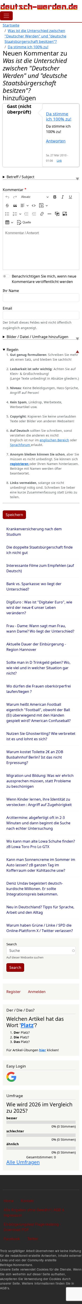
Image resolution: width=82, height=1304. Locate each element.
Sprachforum (20, 445)
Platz (27, 1025)
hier (42, 1050)
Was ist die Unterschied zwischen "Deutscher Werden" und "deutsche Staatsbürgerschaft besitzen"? (35, 36)
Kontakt (27, 1200)
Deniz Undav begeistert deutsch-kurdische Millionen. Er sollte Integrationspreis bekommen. (34, 889)
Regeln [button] (12, 349)
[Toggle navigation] (6, 15)
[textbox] (41, 248)
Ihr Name (11, 290)
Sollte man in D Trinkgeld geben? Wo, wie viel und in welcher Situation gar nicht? (38, 668)
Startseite (11, 25)
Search (11, 944)
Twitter (32, 1238)
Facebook (12, 1238)
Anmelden (37, 991)
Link (59, 160)
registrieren (19, 464)
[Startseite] (39, 6)
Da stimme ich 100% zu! (28, 46)
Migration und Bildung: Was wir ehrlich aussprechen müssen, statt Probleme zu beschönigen (40, 781)
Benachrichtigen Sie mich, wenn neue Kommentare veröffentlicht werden (44, 279)
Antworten (56, 141)
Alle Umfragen (23, 1162)
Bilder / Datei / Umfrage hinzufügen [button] (37, 336)
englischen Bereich (54, 440)
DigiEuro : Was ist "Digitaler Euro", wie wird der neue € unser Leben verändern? (39, 607)
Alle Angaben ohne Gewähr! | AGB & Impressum (34, 1212)
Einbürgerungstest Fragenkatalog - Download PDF (32, 1227)
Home (9, 1200)
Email (7, 308)
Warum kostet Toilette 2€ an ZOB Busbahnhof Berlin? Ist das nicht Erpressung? (34, 757)
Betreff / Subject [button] (20, 176)
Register (13, 991)
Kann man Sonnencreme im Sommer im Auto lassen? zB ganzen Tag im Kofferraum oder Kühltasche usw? (40, 865)
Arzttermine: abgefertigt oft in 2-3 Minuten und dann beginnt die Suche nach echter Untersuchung (38, 823)
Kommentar (13, 189)
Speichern (14, 514)
